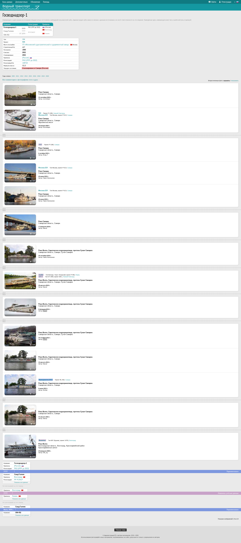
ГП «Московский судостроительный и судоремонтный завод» (45, 45)
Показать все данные (21, 482)
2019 (43, 76)
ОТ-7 (41, 277)
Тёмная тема (120, 530)
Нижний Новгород (59, 113)
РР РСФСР (18, 480)
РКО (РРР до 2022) (29, 60)
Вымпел (42, 440)
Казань (15, 496)
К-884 (41, 275)
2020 (47, 76)
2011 (17, 76)
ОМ (23, 39)
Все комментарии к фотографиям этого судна (20, 80)
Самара (69, 115)
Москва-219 (43, 115)
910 (39, 113)
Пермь (77, 275)
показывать (234, 80)
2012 (21, 76)
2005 (13, 76)
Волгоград (72, 440)
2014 (25, 76)
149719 (25, 63)
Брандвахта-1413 (45, 380)
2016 (34, 76)
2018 (38, 76)
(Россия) (25, 58)
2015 (30, 76)
